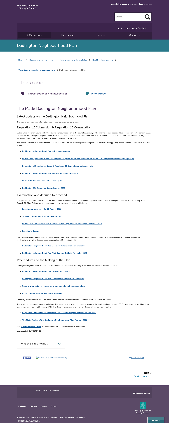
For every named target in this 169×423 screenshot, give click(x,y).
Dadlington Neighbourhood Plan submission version (46, 151)
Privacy (44, 406)
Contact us (134, 35)
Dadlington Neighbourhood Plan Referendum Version (46, 271)
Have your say (67, 35)
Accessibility (116, 4)
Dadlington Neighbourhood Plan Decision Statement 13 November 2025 (54, 246)
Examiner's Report (30, 231)
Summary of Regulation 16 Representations (41, 216)
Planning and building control (41, 60)
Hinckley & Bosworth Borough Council (28, 7)
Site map (33, 406)
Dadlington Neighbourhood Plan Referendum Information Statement (53, 279)
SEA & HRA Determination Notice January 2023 (43, 181)
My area (101, 35)
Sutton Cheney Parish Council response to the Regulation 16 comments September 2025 (62, 224)
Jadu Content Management (28, 420)
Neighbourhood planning (102, 60)
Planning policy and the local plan (73, 60)
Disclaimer (22, 406)
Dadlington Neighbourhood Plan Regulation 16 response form (50, 173)
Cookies (54, 406)
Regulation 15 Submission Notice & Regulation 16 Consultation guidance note (57, 166)
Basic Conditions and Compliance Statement (42, 293)
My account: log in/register (132, 28)
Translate (139, 393)
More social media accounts (47, 391)
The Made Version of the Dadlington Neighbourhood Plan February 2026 (54, 320)
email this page (137, 357)
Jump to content (145, 4)
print (148, 393)
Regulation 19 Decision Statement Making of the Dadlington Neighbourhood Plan (59, 313)
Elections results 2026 (31, 326)
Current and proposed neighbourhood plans (36, 70)
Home (20, 60)
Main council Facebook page (22, 391)
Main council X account (30, 391)
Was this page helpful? (34, 343)
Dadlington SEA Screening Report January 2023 (43, 188)
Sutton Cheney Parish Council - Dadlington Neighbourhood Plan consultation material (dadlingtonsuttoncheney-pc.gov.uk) (78, 159)
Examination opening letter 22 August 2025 (41, 209)
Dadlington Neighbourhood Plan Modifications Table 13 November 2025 (54, 253)
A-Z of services (34, 35)
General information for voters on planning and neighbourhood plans (53, 286)
